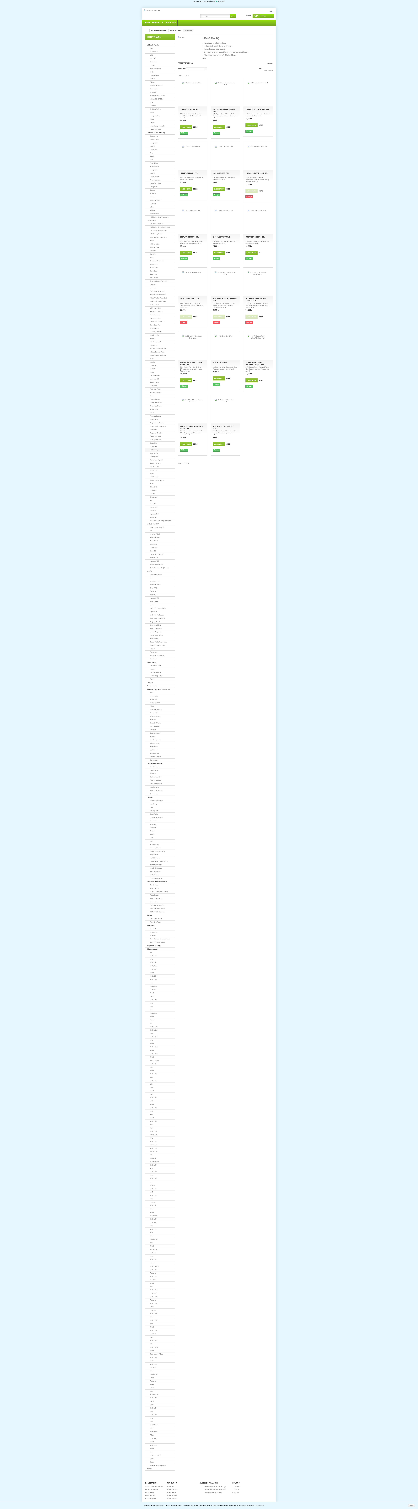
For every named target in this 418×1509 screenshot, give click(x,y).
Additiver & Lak (154, 244)
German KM (153, 507)
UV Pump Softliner (155, 784)
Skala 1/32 (153, 962)
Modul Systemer (154, 858)
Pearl (151, 153)
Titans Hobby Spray (155, 676)
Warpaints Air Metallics (156, 423)
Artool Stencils (154, 888)
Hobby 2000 (153, 976)
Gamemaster (153, 760)
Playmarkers (153, 794)
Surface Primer (154, 247)
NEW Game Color (155, 308)
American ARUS (154, 581)
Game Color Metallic (156, 311)
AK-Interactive (154, 477)
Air (150, 531)
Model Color (153, 264)
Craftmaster (153, 932)
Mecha (151, 257)
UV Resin (152, 730)
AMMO (151, 692)
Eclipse (151, 65)
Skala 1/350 (153, 1303)
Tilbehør (152, 82)
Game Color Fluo (154, 325)
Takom (151, 1307)
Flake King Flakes (155, 922)
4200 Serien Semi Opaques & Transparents (158, 218)
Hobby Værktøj (154, 875)
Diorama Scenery (155, 716)
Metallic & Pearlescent (156, 655)
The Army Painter (155, 416)
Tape (151, 807)
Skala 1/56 (153, 1408)
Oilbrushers (153, 386)
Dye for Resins (154, 467)
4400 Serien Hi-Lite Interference (159, 227)
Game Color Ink (154, 315)
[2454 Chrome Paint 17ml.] (192, 282)
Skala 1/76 (153, 1178)
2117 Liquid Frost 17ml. (189, 237)
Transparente (153, 170)
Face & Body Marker (156, 635)
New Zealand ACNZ (155, 574)
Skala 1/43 (153, 1121)
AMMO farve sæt (155, 342)
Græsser (152, 736)
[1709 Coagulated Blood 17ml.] (258, 92)
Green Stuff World (155, 129)
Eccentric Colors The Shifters (158, 281)
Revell (151, 973)
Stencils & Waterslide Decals (157, 881)
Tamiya (151, 605)
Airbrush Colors (154, 166)
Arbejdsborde (153, 854)
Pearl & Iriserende (155, 180)
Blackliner (152, 773)
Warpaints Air (153, 419)
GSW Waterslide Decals (157, 908)
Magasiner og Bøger (154, 946)
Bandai (151, 1462)
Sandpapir (152, 821)
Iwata (151, 48)
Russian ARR (153, 601)
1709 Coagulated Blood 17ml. (257, 109)
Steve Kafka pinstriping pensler (159, 939)
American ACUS (154, 534)
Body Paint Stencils (155, 898)
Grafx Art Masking (155, 777)
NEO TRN (152, 58)
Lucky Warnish (154, 379)
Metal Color (153, 274)
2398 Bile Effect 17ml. (222, 237)
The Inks (152, 494)
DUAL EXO (153, 487)
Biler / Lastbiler (154, 1060)
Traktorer (152, 1202)
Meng (151, 1391)
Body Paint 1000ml (155, 628)
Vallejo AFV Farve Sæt (156, 291)
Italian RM (152, 510)
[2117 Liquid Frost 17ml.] (192, 220)
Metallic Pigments (155, 463)
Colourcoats (153, 497)
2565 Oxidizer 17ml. (220, 362)
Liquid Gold (153, 284)
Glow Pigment (154, 456)
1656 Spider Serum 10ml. (190, 109)
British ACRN (153, 541)
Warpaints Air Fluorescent (157, 426)
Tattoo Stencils (154, 895)
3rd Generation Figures (156, 480)
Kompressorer (152, 686)
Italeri (151, 1006)
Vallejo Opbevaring (155, 865)
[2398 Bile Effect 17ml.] (225, 220)
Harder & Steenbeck (156, 85)
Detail (151, 160)
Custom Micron (154, 75)
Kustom (152, 79)
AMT (151, 1077)
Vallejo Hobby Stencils (156, 905)
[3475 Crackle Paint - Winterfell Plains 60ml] (258, 345)
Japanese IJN (153, 514)
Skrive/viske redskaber (155, 763)
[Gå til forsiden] (147, 30)
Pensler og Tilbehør (155, 406)
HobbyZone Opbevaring (157, 851)
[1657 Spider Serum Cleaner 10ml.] (225, 92)
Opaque (152, 146)
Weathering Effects (155, 709)
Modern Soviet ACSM (156, 564)
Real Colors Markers (156, 790)
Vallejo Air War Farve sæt (157, 294)
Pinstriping (151, 925)
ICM (150, 1023)
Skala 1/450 (153, 1054)
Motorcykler (153, 1249)
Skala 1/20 (153, 1074)
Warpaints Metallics (155, 433)
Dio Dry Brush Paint (155, 402)
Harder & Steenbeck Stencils (158, 892)
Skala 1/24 (153, 956)
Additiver (152, 210)
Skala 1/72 (153, 1000)
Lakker (151, 207)
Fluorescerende (154, 176)
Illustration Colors (155, 183)
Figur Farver (153, 345)
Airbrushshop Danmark (156, 126)
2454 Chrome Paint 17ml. (190, 299)
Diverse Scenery (154, 743)
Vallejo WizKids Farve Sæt (158, 298)
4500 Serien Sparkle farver (158, 230)
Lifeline (151, 197)
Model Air (152, 251)
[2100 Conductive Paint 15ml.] (258, 156)
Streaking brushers (155, 392)
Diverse (149, 1469)
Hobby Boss (153, 966)
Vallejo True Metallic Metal (157, 301)
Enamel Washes (154, 399)
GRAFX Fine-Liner (155, 780)
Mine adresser (171, 1492)
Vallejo (151, 240)
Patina (151, 473)
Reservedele (153, 52)
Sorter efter (181, 68)
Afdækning (153, 804)
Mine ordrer (170, 1486)
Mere (204, 58)
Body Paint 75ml (154, 622)
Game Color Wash (155, 318)
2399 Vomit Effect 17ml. (255, 237)
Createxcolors (153, 136)
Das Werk (152, 1280)
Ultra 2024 (152, 92)
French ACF (153, 547)
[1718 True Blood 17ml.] (192, 156)
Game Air (152, 254)
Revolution (152, 62)
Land (151, 578)
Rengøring (152, 824)
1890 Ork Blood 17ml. (221, 173)
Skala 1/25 (153, 1097)
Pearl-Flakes (153, 163)
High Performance (155, 68)
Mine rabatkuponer (172, 1498)
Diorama (152, 1185)
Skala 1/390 (153, 1047)
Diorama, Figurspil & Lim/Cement (158, 689)
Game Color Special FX (157, 321)
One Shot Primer (154, 375)
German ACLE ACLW (156, 554)
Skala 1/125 (153, 1030)
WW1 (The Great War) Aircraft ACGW (158, 569)
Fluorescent (153, 149)
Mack (151, 841)
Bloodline (152, 193)
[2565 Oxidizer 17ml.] (225, 345)
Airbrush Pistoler (153, 45)
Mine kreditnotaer (172, 1489)
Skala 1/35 (153, 1148)
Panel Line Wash (154, 389)
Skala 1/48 (153, 979)
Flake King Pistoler (155, 919)
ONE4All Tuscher (155, 767)
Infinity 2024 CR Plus (156, 99)
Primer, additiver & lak (156, 261)
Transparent (153, 143)
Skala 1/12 (153, 1259)
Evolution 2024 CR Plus (157, 95)
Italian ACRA (153, 558)
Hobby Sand (153, 746)
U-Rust (151, 413)
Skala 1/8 (152, 1253)
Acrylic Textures (154, 703)
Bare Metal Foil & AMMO (157, 1465)
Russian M (153, 517)
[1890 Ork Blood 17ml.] (225, 156)
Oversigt (270, 70)
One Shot (152, 929)
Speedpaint (153, 429)
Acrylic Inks (153, 470)
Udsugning (152, 827)
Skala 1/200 (153, 1296)
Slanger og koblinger (156, 800)
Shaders (152, 396)
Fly (150, 952)
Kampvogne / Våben (156, 1354)
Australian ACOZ (154, 537)
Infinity (151, 112)
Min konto (172, 1483)
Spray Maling (153, 453)
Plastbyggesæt (152, 949)
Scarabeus (153, 659)
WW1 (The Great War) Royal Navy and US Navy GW (159, 522)
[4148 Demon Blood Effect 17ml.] (225, 409)
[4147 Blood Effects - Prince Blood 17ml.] (192, 409)
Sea (150, 500)
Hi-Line (151, 72)
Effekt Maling (153, 450)
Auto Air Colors (154, 214)
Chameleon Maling (155, 440)
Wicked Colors (154, 139)
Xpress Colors (154, 305)
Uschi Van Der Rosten (156, 615)
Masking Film (153, 811)
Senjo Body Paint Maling (157, 618)
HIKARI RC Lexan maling (157, 645)
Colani (151, 119)
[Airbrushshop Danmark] (169, 14)
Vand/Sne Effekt (154, 726)
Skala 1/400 (153, 1313)
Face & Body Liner (155, 632)
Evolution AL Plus (155, 109)
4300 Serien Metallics (156, 224)
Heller (151, 1010)
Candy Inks (153, 443)
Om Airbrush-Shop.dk (151, 1489)
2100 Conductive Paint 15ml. (257, 173)
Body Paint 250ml (155, 625)
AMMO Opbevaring (155, 868)
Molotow (152, 669)
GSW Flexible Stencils (156, 912)
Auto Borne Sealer (155, 200)
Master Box (153, 1135)
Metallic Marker (154, 787)
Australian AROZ (154, 584)
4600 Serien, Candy (155, 234)
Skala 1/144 (153, 1037)
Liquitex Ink (153, 611)
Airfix (151, 959)
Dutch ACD (153, 544)
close (412, 1505)
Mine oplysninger (172, 1495)
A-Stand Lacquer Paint (156, 352)
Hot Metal (152, 369)
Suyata (151, 1404)
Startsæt (150, 682)
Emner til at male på (156, 817)
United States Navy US (156, 527)
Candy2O (152, 203)
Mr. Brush (152, 935)
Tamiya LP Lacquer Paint (157, 608)
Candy (151, 372)
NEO (151, 55)
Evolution (152, 106)
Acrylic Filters (153, 409)
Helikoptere (153, 1215)
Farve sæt (152, 288)
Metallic (152, 156)
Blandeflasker (153, 814)
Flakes (149, 915)
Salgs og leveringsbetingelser (154, 1486)
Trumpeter (152, 969)
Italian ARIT (153, 595)
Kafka (151, 838)
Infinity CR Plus (154, 116)
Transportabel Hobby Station (158, 861)
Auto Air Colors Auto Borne (158, 237)
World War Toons (155, 1455)
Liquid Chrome (154, 770)
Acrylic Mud (153, 699)
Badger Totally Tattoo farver (158, 642)
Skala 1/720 (153, 1340)
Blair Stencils (153, 885)
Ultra (151, 102)
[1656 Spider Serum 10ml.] (192, 92)
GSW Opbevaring (155, 871)
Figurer (151, 1128)
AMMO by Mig (154, 335)
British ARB (153, 588)
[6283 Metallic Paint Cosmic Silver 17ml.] (192, 345)
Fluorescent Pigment (156, 460)
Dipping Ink (153, 446)
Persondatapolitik (150, 1498)
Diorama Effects (154, 713)
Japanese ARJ (154, 598)
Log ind (248, 15)
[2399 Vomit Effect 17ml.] (258, 220)
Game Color (153, 271)
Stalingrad (152, 1158)
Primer (151, 359)
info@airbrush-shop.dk (215, 1493)
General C (152, 504)
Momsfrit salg (149, 1492)
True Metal (153, 490)
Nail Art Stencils (154, 902)
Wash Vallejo (153, 278)
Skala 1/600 (153, 1320)
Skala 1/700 (153, 1330)
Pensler (152, 831)
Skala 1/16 (153, 1064)
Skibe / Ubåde (154, 1266)
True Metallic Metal (155, 332)
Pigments (152, 719)
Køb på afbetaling (150, 1495)
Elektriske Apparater (156, 878)
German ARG (153, 591)
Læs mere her (259, 1505)
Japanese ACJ (154, 561)
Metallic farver (154, 382)
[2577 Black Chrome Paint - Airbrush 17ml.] (258, 282)
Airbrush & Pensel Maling (156, 133)
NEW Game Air (154, 328)
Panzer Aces (153, 267)
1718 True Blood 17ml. (189, 173)
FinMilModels (153, 1425)
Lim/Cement (153, 750)
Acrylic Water (153, 696)
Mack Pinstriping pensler (157, 942)
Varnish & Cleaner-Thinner (157, 355)
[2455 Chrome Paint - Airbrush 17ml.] (225, 282)
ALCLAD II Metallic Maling (157, 348)
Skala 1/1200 (153, 1347)
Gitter (265, 70)
